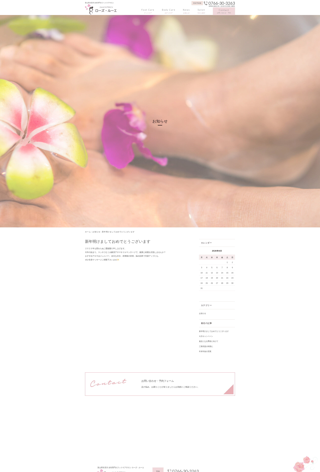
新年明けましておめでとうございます (214, 331)
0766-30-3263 (221, 3)
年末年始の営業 (205, 351)
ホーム (88, 232)
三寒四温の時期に (206, 346)
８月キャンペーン (206, 336)
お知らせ (96, 232)
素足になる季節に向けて (208, 341)
